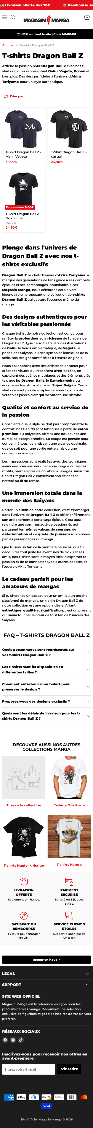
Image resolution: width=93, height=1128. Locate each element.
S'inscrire (69, 1069)
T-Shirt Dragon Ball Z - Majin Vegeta (23, 154)
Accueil (8, 45)
